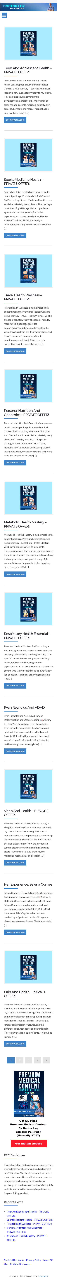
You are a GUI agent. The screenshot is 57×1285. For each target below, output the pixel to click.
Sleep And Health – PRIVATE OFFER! (26, 813)
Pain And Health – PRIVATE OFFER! (25, 994)
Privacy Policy (33, 1259)
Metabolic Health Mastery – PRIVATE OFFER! (25, 524)
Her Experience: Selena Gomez (28, 884)
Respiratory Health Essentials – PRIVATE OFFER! (28, 636)
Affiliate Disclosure (20, 1263)
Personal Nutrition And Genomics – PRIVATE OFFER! (26, 413)
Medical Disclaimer (14, 1259)
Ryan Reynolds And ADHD (24, 707)
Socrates (43, 1276)
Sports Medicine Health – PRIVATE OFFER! (23, 182)
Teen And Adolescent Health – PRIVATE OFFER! (28, 70)
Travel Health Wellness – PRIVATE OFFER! (23, 297)
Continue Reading (15, 120)
